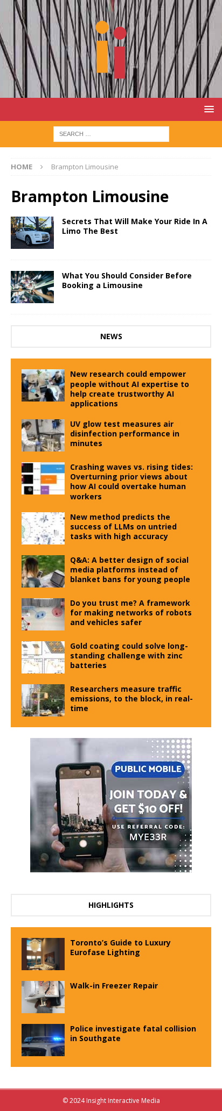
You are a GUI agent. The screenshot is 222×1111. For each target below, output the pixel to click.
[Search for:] (111, 133)
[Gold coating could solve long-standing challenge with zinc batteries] (43, 657)
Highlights (111, 905)
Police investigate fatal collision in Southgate (133, 1033)
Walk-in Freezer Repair (114, 985)
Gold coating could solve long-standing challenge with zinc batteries (129, 655)
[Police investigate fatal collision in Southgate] (43, 1040)
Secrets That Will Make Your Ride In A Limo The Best (134, 226)
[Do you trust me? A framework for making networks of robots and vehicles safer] (43, 614)
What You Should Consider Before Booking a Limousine (127, 280)
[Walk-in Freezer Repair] (43, 997)
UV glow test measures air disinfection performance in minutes (124, 433)
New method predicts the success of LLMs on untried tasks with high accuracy (123, 526)
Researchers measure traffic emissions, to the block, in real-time (131, 698)
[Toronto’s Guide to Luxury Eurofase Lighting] (43, 954)
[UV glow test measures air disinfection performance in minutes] (43, 435)
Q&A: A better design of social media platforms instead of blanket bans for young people (130, 569)
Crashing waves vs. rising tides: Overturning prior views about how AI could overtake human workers (131, 481)
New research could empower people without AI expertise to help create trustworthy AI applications (129, 388)
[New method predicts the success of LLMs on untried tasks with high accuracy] (43, 528)
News (111, 336)
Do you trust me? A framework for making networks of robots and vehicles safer (131, 612)
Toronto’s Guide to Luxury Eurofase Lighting (120, 947)
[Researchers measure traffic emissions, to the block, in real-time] (43, 700)
